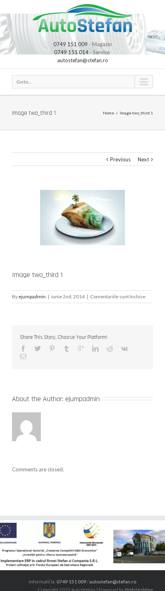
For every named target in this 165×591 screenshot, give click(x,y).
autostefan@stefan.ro (82, 60)
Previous (120, 159)
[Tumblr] (66, 348)
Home (108, 112)
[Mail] (23, 356)
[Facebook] (23, 348)
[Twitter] (37, 348)
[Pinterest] (52, 348)
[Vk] (124, 348)
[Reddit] (110, 348)
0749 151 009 (70, 44)
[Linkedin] (95, 348)
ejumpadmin (32, 296)
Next (143, 159)
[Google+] (81, 348)
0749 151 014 (71, 52)
